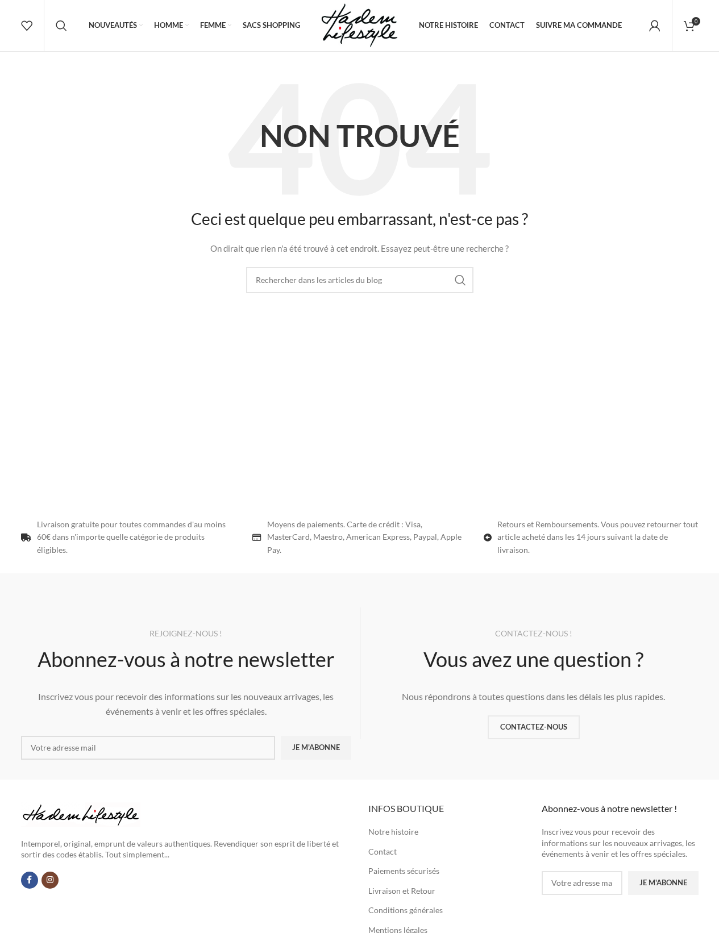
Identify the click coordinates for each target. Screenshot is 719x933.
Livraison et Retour (401, 890)
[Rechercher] (61, 25)
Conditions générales (405, 910)
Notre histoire (393, 831)
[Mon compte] (654, 25)
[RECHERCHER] (460, 280)
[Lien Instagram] (50, 880)
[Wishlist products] (26, 25)
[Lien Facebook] (29, 880)
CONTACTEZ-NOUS (533, 726)
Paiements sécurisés (403, 871)
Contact (382, 851)
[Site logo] (359, 25)
